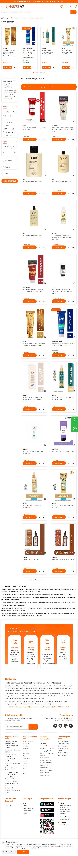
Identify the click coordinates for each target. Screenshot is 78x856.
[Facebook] (55, 726)
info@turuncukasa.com (68, 825)
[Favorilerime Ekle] (45, 121)
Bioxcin (44, 48)
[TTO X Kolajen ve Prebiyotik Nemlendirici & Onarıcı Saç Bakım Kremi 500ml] (63, 215)
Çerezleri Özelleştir (8, 852)
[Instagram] (71, 726)
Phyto (7, 125)
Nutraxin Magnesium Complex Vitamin (11, 742)
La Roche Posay (28, 741)
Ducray (25, 768)
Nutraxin (25, 746)
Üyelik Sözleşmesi (63, 743)
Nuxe (24, 773)
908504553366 (64, 819)
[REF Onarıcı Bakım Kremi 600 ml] (34, 215)
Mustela (25, 751)
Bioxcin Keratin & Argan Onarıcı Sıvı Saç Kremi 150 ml (47, 52)
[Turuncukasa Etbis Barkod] (47, 834)
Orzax (25, 756)
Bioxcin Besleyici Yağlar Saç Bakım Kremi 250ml (67, 52)
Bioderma (26, 748)
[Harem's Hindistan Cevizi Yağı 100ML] (63, 539)
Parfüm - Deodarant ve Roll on (47, 754)
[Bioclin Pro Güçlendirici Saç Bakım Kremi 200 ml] (34, 431)
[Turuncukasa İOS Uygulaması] (47, 811)
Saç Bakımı (14, 18)
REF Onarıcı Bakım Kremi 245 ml (61, 181)
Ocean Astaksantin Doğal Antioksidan (11, 769)
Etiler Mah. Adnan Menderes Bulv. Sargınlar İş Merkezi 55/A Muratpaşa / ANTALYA (66, 809)
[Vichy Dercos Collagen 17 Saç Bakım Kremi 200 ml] (34, 107)
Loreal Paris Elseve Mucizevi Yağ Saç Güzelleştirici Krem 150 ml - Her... (34, 344)
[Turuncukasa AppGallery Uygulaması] (47, 817)
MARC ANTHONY (28, 48)
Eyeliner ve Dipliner (46, 763)
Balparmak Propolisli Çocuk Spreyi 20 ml (11, 773)
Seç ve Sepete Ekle (47, 87)
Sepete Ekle (7, 67)
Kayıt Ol (7, 808)
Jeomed (54, 233)
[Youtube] (66, 726)
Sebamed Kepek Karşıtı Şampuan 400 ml (12, 787)
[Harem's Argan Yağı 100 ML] (34, 539)
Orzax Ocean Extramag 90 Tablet (12, 751)
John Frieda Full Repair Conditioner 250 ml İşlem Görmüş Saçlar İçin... (33, 290)
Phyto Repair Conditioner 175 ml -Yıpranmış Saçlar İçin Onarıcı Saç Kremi (62, 291)
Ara (73, 12)
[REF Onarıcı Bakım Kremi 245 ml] (63, 161)
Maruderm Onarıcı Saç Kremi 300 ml (63, 451)
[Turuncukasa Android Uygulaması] (47, 806)
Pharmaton (26, 758)
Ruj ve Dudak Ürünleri (47, 748)
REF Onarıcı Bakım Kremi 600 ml (32, 235)
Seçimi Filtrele (10, 181)
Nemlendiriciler (44, 758)
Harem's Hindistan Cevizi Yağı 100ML (63, 559)
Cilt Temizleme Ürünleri (47, 746)
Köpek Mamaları (45, 775)
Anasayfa (6, 18)
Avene (25, 766)
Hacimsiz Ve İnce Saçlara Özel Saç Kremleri (9, 96)
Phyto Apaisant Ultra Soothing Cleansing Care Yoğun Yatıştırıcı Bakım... (32, 399)
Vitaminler (43, 743)
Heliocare (26, 743)
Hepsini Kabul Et (23, 852)
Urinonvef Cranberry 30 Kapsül (12, 791)
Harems (8, 122)
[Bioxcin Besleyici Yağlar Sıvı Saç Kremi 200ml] (34, 485)
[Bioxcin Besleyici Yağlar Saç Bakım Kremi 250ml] (68, 36)
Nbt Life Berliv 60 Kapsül (10, 760)
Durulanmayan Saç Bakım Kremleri (10, 91)
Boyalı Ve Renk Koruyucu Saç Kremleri (9, 85)
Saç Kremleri (23, 18)
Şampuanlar (44, 767)
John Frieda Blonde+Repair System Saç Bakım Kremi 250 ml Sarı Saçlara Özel (63, 129)
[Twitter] (60, 726)
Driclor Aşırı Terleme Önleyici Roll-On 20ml (11, 782)
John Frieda (9, 129)
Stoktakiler (8, 160)
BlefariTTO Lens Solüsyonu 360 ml (10, 778)
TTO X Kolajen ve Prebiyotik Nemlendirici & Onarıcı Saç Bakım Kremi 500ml (62, 237)
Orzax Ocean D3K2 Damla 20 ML (11, 755)
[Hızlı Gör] (44, 139)
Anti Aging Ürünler (46, 751)
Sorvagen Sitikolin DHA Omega (12, 764)
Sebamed (26, 753)
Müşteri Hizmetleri (28, 808)
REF (7, 119)
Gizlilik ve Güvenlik (63, 753)
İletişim (25, 806)
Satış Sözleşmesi (63, 746)
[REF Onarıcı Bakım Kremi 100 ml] (34, 161)
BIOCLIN (8, 135)
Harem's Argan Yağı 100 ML (31, 559)
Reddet (52, 846)
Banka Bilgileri (62, 755)
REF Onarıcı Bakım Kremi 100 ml (32, 181)
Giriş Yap (8, 805)
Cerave (25, 763)
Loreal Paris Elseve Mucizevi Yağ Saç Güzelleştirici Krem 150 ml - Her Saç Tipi (9, 53)
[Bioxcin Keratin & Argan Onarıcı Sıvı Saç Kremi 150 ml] (49, 36)
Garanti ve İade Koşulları (63, 749)
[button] (33, 72)
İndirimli (7, 167)
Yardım (25, 813)
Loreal (5, 48)
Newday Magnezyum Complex (11, 746)
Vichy (24, 125)
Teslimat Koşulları (63, 741)
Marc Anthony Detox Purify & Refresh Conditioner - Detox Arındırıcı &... (63, 344)
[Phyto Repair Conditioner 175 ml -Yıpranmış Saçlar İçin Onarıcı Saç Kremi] (63, 269)
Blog (24, 803)
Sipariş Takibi (27, 810)
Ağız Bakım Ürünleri (46, 770)
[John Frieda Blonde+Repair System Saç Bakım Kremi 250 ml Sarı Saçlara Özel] (63, 107)
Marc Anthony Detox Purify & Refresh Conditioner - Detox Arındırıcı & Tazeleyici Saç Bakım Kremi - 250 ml (29, 55)
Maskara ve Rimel (45, 760)
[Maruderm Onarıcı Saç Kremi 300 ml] (63, 431)
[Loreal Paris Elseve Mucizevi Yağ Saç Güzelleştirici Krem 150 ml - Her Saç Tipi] (10, 36)
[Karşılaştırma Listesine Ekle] (14, 67)
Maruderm (9, 132)
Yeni (6, 173)
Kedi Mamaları (44, 772)
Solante (25, 771)
